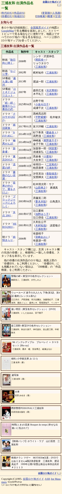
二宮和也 (51, 164)
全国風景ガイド (39, 27)
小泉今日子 (42, 104)
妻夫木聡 (40, 201)
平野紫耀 (40, 117)
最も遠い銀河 (9, 81)
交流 (57, 16)
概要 (50, 16)
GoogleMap (7, 30)
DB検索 (40, 16)
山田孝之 (40, 187)
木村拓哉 (40, 225)
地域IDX (19, 16)
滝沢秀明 (51, 90)
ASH (47, 478)
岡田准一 (40, 59)
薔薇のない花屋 (9, 175)
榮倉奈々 (51, 132)
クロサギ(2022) (9, 117)
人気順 (56, 13)
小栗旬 (48, 156)
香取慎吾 (51, 173)
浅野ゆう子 (42, 214)
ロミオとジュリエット (9, 92)
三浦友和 (40, 66)
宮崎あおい (42, 237)
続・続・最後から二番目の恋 (9, 106)
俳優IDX (7, 16)
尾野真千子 (50, 140)
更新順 (46, 13)
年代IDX (7, 13)
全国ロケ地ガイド (33, 478)
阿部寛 (53, 148)
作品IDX (19, 13)
